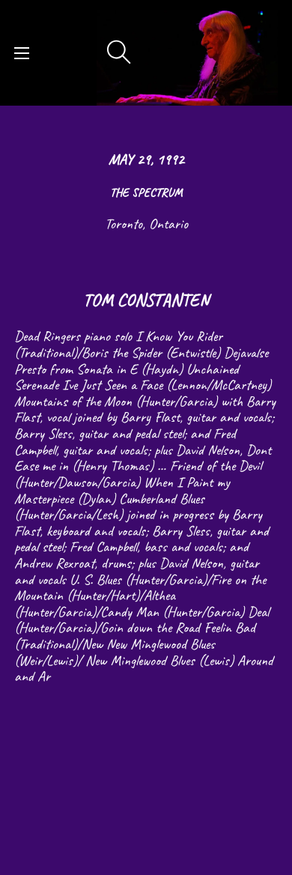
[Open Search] (119, 52)
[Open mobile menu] (21, 53)
